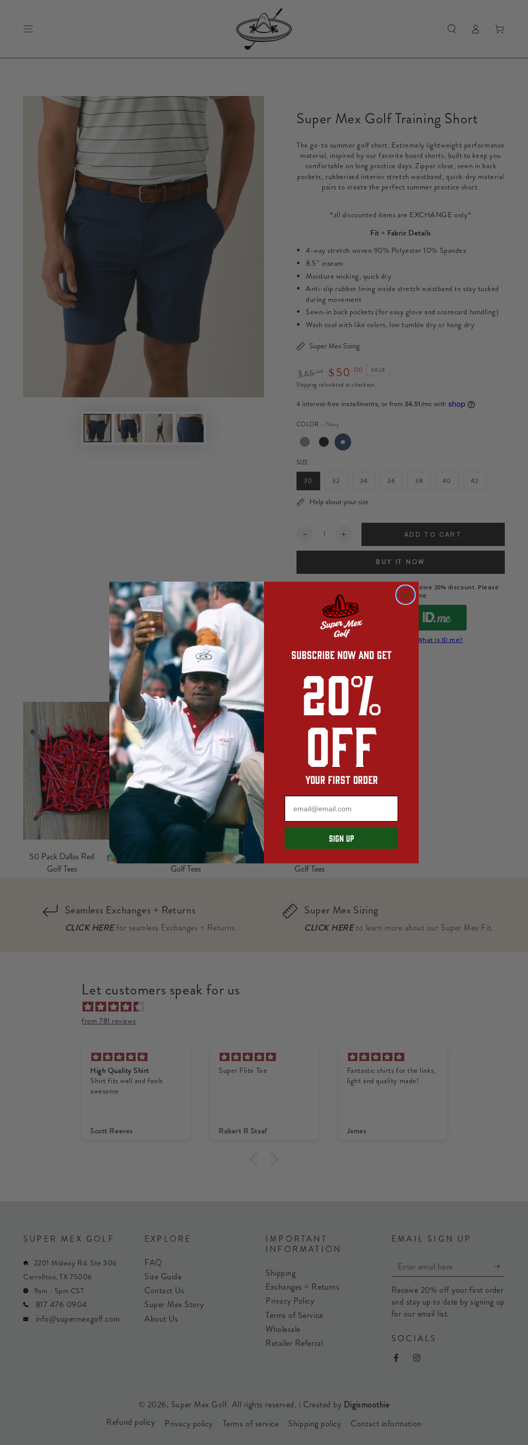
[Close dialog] (406, 595)
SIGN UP (341, 838)
